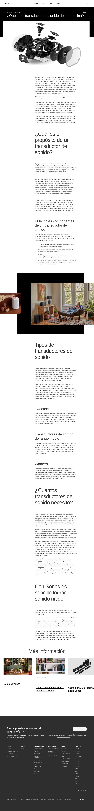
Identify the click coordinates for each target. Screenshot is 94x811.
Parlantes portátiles (66, 753)
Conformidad (51, 799)
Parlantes (63, 751)
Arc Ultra (41, 567)
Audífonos (63, 748)
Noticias (36, 751)
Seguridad (59, 799)
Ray (76, 758)
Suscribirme (79, 729)
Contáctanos (10, 753)
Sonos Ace (77, 751)
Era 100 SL (78, 763)
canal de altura (39, 553)
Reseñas (36, 773)
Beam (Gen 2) (78, 756)
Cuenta (9, 748)
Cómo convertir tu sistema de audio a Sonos (50, 689)
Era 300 (44, 543)
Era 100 (70, 529)
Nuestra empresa (38, 748)
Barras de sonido (65, 758)
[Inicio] (6, 3)
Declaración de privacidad (63, 737)
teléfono (60, 639)
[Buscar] (89, 3)
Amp (76, 781)
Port (76, 783)
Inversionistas (37, 760)
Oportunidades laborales (38, 757)
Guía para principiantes (13, 12)
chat (68, 639)
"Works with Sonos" (53, 755)
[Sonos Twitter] (83, 790)
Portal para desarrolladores (52, 752)
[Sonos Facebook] (79, 790)
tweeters (40, 413)
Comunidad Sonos (12, 756)
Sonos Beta (23, 748)
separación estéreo (45, 535)
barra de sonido (39, 181)
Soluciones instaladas (53, 748)
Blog (35, 768)
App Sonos (37, 771)
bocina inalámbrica (63, 179)
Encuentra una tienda (12, 751)
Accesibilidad (43, 799)
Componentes (64, 763)
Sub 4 (40, 561)
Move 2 (77, 771)
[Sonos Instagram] (81, 790)
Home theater (64, 756)
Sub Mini (77, 776)
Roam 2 (77, 768)
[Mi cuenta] (86, 3)
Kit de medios (37, 753)
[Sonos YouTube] (86, 790)
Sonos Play (78, 748)
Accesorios (64, 766)
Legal (22, 799)
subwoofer (59, 472)
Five (76, 778)
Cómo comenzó (11, 684)
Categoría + (86, 12)
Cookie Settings (67, 799)
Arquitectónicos (65, 761)
